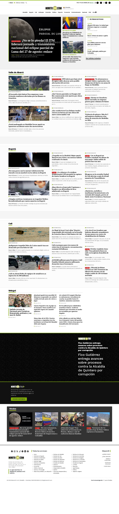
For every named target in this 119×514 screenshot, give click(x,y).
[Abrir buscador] (26, 3)
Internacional (37, 464)
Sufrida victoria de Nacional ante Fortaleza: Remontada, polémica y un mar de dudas (20, 312)
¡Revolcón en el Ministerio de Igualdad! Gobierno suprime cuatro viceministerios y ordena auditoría (73, 35)
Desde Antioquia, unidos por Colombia (96, 52)
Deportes (75, 466)
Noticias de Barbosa (58, 461)
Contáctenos (107, 466)
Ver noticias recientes (93, 58)
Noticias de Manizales (39, 457)
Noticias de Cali (90, 227)
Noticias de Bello (57, 457)
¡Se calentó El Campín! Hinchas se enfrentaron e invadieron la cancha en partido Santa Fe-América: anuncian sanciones (70, 298)
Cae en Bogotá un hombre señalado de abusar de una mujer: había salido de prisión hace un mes (97, 158)
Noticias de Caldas (39, 459)
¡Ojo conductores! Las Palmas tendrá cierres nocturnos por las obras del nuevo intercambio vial (66, 112)
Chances (55, 464)
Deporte (60, 12)
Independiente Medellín (59, 468)
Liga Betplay (76, 468)
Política (54, 12)
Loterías (75, 464)
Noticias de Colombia (69, 30)
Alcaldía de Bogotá (78, 463)
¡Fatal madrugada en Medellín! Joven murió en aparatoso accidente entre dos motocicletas (26, 125)
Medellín (25, 12)
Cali (36, 12)
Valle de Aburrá (16, 72)
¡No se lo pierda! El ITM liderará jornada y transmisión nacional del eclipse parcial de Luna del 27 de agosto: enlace (33, 46)
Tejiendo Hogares (77, 471)
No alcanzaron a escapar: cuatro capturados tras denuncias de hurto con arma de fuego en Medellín (97, 82)
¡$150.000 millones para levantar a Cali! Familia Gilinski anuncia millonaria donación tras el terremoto (67, 262)
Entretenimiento (76, 12)
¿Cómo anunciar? (106, 456)
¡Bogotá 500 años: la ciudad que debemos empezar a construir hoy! (97, 27)
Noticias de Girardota (69, 54)
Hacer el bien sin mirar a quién (97, 36)
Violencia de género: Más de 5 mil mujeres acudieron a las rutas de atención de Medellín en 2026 (96, 117)
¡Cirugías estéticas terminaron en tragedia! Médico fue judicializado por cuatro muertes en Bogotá (28, 200)
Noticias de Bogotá (91, 153)
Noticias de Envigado (78, 457)
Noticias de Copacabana (79, 461)
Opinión (89, 23)
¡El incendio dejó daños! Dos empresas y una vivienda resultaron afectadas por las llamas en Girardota (72, 59)
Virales (14, 36)
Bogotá (31, 12)
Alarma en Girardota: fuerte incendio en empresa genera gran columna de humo (97, 100)
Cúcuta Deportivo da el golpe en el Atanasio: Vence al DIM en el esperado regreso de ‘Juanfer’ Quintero (45, 308)
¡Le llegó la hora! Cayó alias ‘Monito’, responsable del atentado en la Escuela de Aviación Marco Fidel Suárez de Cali (67, 232)
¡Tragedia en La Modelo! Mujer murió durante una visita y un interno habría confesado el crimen (67, 157)
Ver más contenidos (19, 399)
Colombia (48, 12)
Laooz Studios (108, 480)
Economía (67, 12)
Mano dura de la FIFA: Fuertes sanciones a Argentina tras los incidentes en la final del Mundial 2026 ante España (45, 321)
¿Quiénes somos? (106, 454)
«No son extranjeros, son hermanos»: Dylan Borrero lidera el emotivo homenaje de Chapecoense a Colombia (46, 432)
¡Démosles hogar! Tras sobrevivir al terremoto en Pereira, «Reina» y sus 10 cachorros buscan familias (71, 431)
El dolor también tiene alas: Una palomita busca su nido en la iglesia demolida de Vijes (96, 252)
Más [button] (94, 12)
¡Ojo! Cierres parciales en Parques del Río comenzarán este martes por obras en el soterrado (67, 96)
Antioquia (41, 12)
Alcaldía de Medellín (58, 463)
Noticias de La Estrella (79, 459)
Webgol (12, 290)
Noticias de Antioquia (78, 454)
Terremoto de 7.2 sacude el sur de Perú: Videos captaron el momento (98, 430)
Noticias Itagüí (37, 461)
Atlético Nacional (38, 468)
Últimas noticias (19, 2)
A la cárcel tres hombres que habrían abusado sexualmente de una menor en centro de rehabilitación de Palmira (96, 233)
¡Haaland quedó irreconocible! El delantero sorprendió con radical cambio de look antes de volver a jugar (45, 298)
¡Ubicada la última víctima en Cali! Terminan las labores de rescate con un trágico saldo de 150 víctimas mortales (96, 271)
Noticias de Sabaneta (58, 459)
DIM (90, 12)
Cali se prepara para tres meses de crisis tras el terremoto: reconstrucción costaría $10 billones (67, 247)
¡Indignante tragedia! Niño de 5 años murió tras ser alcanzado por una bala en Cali (28, 246)
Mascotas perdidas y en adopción (42, 471)
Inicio (35, 454)
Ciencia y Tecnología (39, 469)
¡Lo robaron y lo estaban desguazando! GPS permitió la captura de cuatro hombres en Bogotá (67, 174)
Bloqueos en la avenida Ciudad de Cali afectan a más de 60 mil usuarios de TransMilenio (97, 176)
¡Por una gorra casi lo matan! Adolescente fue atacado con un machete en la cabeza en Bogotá (27, 172)
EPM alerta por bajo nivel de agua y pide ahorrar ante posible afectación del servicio (67, 81)
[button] (10, 3)
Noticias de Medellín (91, 76)
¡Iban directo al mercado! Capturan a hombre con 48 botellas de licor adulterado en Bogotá (66, 189)
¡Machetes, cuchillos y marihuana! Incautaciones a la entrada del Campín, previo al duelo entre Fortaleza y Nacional (97, 194)
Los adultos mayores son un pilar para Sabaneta (96, 43)
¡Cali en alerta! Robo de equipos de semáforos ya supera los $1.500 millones (27, 275)
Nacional (84, 12)
